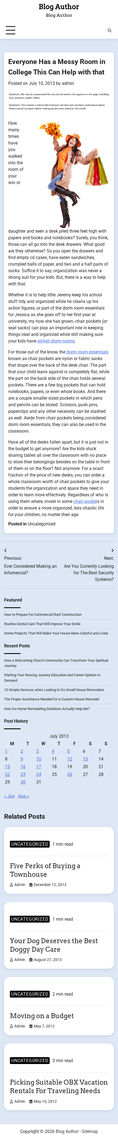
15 (7, 766)
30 (23, 782)
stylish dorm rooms (56, 341)
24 (38, 774)
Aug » (23, 796)
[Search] (109, 30)
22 (7, 774)
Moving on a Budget (42, 1016)
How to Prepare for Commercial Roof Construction (43, 614)
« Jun (9, 796)
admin (68, 83)
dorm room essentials (87, 352)
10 (38, 759)
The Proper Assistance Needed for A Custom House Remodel (51, 699)
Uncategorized (41, 524)
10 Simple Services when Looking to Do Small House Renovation (54, 690)
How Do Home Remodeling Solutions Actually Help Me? (47, 709)
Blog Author (59, 6)
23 (23, 774)
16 (23, 766)
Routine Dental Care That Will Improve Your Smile (42, 624)
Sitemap (90, 1131)
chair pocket (85, 501)
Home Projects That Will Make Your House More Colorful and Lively (56, 633)
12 (69, 759)
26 (69, 774)
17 (38, 766)
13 (85, 759)
